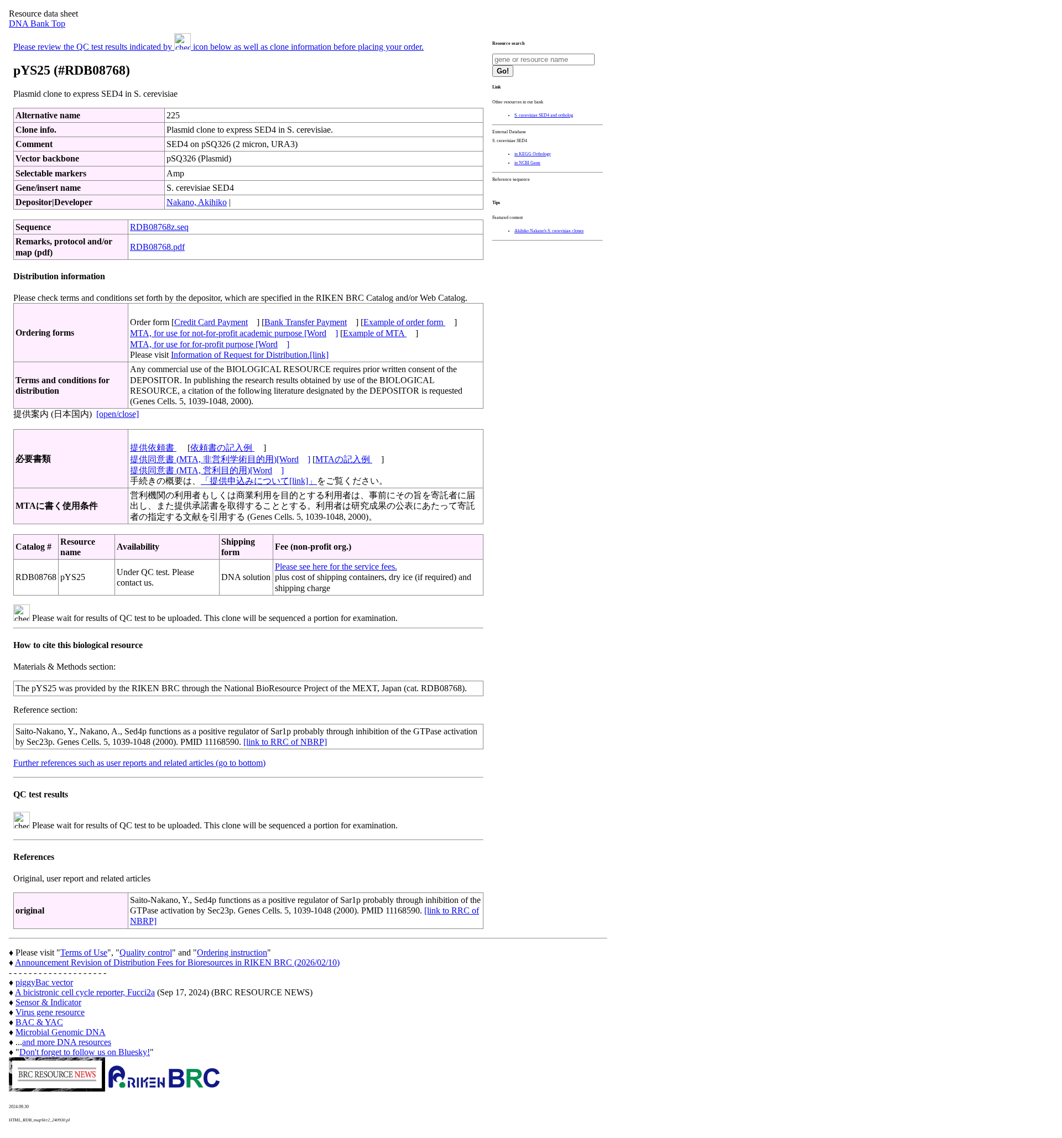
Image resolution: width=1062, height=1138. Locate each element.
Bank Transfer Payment (305, 322)
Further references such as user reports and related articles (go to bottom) (139, 763)
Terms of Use (83, 952)
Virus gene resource (50, 1012)
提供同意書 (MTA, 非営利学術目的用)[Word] (220, 459)
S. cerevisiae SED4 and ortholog (543, 115)
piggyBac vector (44, 982)
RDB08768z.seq (159, 227)
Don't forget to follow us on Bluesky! (84, 1052)
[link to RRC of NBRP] (285, 742)
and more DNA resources (66, 1042)
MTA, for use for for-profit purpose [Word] (209, 344)
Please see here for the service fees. (336, 566)
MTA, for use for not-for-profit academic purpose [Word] (234, 333)
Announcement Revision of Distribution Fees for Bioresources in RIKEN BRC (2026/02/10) (177, 962)
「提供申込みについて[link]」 (259, 481)
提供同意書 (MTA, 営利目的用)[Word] (207, 470)
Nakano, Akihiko (196, 202)
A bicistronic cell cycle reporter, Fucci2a (85, 992)
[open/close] (117, 414)
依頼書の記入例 (222, 447)
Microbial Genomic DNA (60, 1032)
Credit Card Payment (211, 322)
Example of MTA (375, 333)
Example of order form (404, 322)
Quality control (145, 952)
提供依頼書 (153, 447)
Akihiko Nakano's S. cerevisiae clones (549, 230)
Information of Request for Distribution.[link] (250, 354)
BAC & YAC (39, 1022)
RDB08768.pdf (157, 247)
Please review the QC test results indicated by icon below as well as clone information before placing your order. (218, 46)
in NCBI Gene (527, 162)
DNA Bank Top (37, 23)
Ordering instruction (232, 952)
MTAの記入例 (343, 459)
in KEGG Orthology (532, 154)
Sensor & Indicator (48, 1002)
